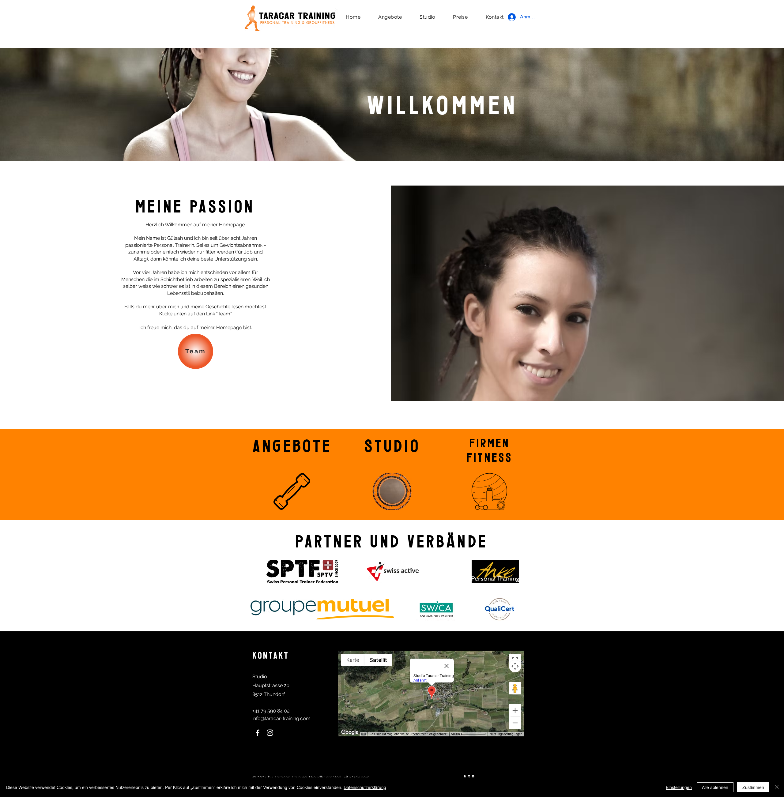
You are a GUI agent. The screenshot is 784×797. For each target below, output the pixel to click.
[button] (390, 17)
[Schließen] (776, 787)
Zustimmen (753, 787)
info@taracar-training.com (281, 718)
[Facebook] (257, 732)
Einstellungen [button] (679, 787)
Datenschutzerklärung (365, 787)
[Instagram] (270, 732)
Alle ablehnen (715, 787)
